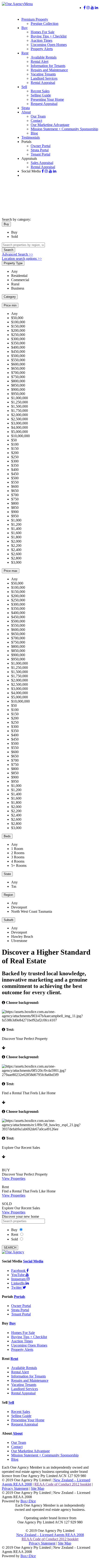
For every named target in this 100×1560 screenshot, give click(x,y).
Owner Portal (40, 146)
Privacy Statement (15, 1488)
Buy (24, 28)
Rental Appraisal (43, 83)
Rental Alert (39, 61)
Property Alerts (42, 49)
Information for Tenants (48, 66)
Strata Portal (40, 150)
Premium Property (34, 19)
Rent (24, 53)
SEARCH (10, 1247)
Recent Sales (40, 91)
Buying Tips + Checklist (49, 36)
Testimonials (30, 137)
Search (8, 250)
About (26, 112)
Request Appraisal (44, 104)
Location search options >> (22, 259)
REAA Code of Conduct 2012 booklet (62, 1484)
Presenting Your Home (47, 99)
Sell (24, 87)
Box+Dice (28, 1501)
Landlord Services (44, 78)
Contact (36, 121)
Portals (19, 1297)
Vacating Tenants (43, 74)
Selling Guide (41, 95)
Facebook (19, 1271)
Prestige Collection (44, 24)
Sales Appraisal (42, 163)
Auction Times (41, 40)
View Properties (13, 1178)
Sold (14, 236)
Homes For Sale (42, 32)
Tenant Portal (40, 154)
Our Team (38, 116)
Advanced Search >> (17, 254)
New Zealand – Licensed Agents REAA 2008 (50, 1535)
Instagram (19, 1279)
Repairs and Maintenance (49, 70)
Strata (25, 108)
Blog (34, 133)
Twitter (17, 1287)
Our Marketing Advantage (50, 125)
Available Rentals (44, 57)
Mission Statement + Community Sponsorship (64, 129)
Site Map (37, 1488)
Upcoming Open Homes (49, 45)
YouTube (18, 1275)
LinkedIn (18, 1283)
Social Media (33, 1261)
